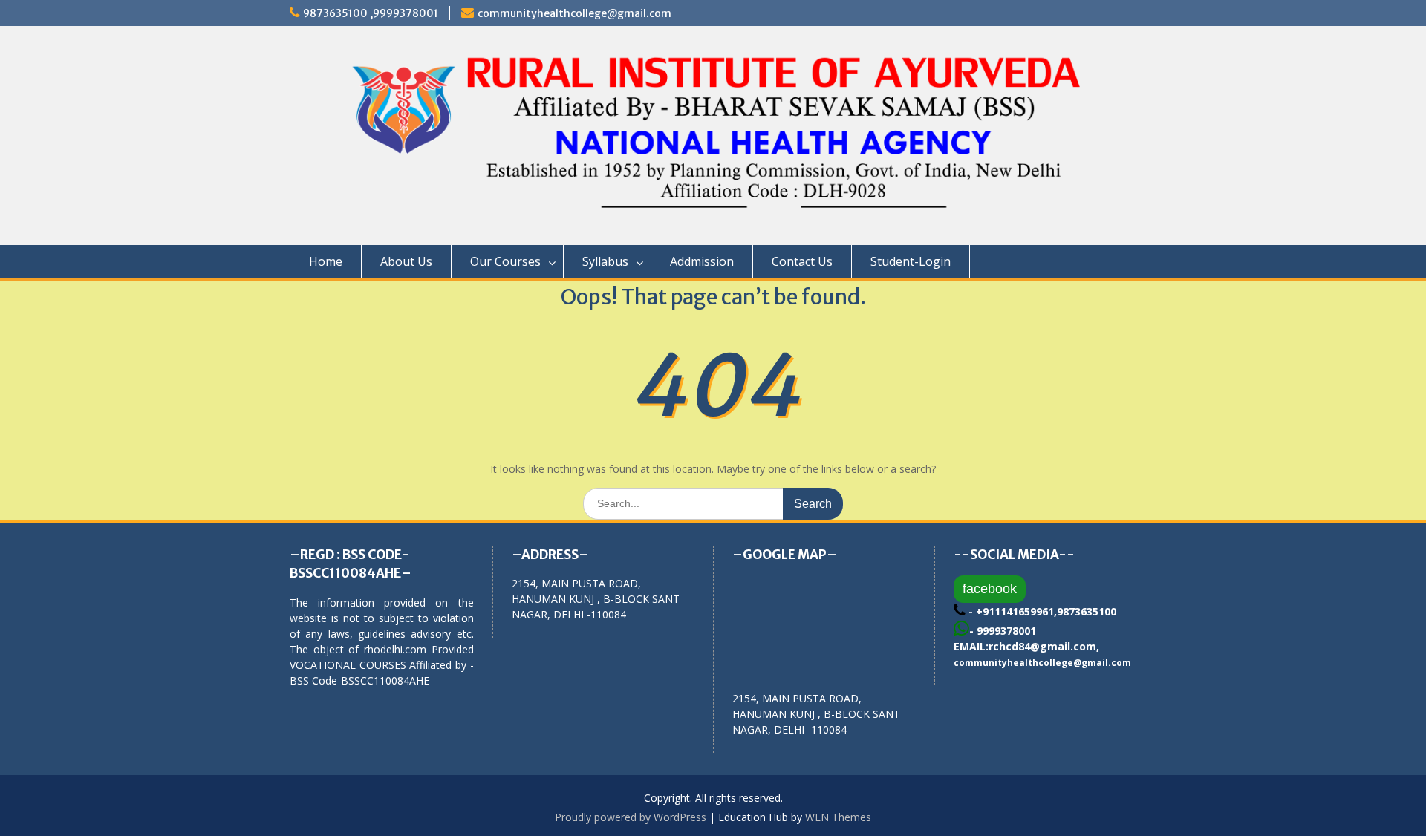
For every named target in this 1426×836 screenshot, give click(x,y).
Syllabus (605, 261)
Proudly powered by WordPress (630, 817)
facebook (990, 588)
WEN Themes (838, 817)
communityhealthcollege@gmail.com (574, 13)
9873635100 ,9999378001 (370, 13)
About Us (406, 261)
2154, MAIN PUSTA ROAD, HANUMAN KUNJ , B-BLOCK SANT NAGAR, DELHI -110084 (816, 714)
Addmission (702, 261)
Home (325, 261)
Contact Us (802, 261)
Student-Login (910, 261)
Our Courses (505, 261)
